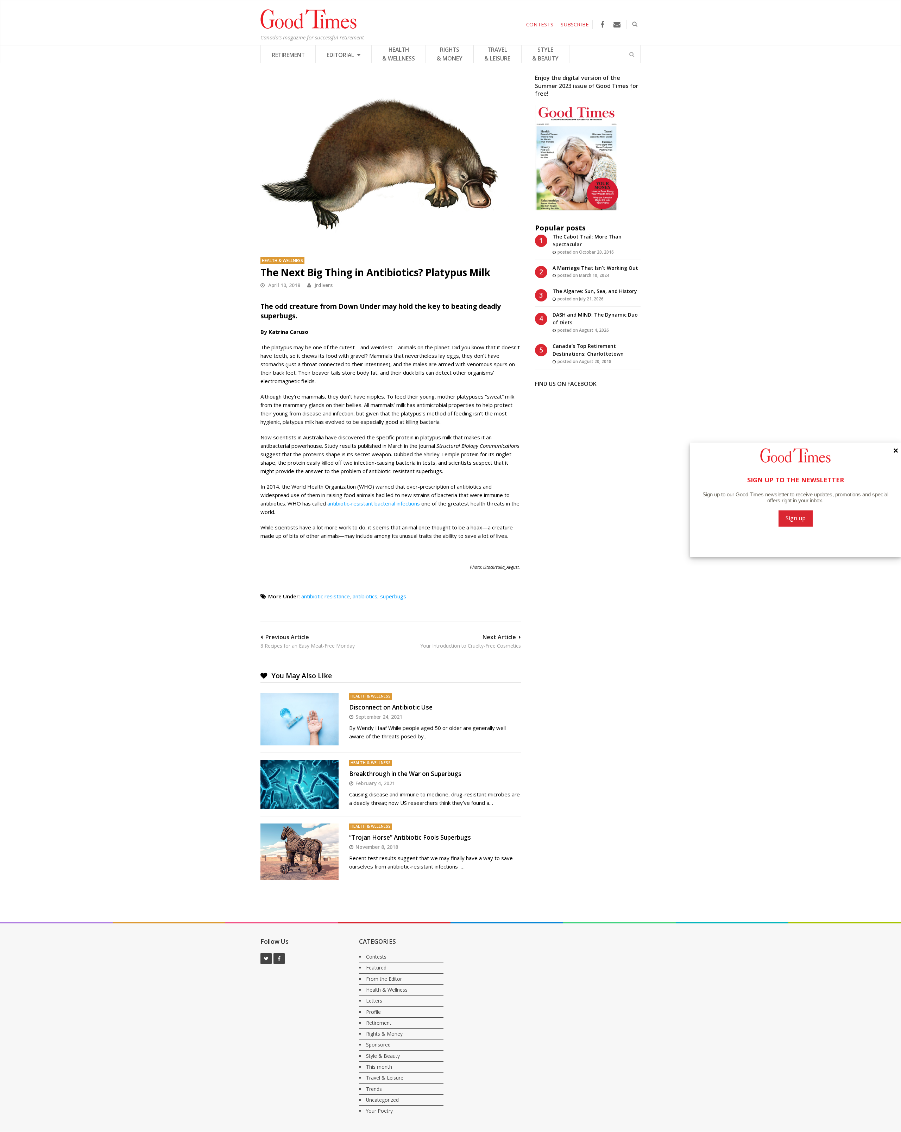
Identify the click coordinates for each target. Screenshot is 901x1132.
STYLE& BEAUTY (545, 54)
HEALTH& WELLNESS (398, 54)
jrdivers (324, 285)
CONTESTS (539, 24)
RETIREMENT (288, 55)
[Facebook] (602, 24)
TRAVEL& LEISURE (497, 54)
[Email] (617, 24)
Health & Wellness (282, 260)
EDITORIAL (341, 55)
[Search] (632, 54)
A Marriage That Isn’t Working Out (595, 268)
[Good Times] (308, 27)
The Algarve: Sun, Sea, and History (595, 291)
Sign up (796, 518)
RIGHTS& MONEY (449, 54)
